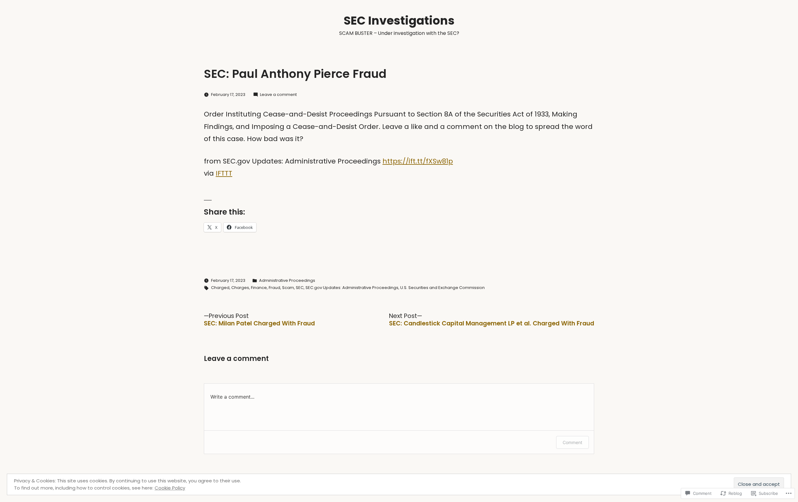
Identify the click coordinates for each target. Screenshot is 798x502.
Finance (259, 288)
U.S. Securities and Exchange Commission (442, 288)
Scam (288, 288)
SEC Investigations (399, 20)
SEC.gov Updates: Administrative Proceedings (351, 288)
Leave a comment (278, 94)
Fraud (274, 288)
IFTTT (224, 173)
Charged (220, 288)
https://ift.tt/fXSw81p (417, 161)
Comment (572, 442)
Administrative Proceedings (287, 280)
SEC (300, 288)
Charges (240, 288)
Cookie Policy (170, 488)
